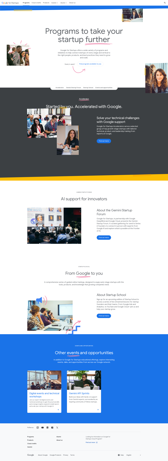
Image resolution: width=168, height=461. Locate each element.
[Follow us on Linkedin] (47, 427)
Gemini (53, 3)
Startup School (88, 88)
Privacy (65, 455)
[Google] (30, 455)
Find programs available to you (90, 64)
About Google (43, 455)
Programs (26, 3)
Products (46, 3)
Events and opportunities (103, 88)
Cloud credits (36, 3)
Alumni (63, 3)
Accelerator (60, 88)
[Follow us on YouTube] (42, 427)
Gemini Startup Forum (73, 88)
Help (122, 455)
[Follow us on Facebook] (52, 427)
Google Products (55, 455)
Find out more (104, 141)
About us (72, 3)
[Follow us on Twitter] (57, 427)
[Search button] (165, 3)
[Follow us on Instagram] (38, 427)
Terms (72, 455)
